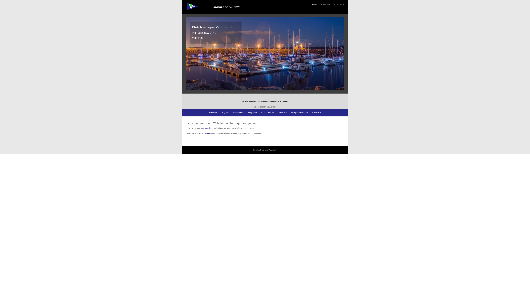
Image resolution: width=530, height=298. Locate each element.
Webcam (283, 112)
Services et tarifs (268, 112)
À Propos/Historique (299, 112)
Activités (207, 133)
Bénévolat (316, 112)
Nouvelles (213, 112)
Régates (225, 112)
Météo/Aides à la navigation (245, 112)
